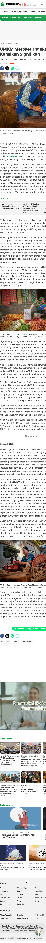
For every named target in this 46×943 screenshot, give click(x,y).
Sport (37, 894)
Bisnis (20, 17)
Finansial (5, 17)
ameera (5, 12)
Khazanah (3, 891)
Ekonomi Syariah (19, 12)
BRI (2, 642)
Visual (19, 901)
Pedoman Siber (40, 915)
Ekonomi (9, 43)
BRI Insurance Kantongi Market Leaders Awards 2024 (10, 206)
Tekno (19, 898)
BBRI (8, 642)
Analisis (20, 894)
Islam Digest (39, 891)
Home (2, 43)
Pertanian (28, 17)
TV (1, 904)
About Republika (6, 915)
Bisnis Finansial (40, 898)
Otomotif (37, 17)
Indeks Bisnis (11, 156)
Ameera (3, 888)
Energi (13, 17)
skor (33, 12)
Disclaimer (4, 918)
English (37, 901)
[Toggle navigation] (2, 4)
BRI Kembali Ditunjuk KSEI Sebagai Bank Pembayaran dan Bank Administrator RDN (31, 208)
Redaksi (20, 915)
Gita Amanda (9, 63)
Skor (36, 888)
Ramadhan (21, 904)
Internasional (5, 898)
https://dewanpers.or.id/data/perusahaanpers (19, 931)
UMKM (16, 642)
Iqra (18, 891)
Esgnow (3, 901)
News (2, 894)
